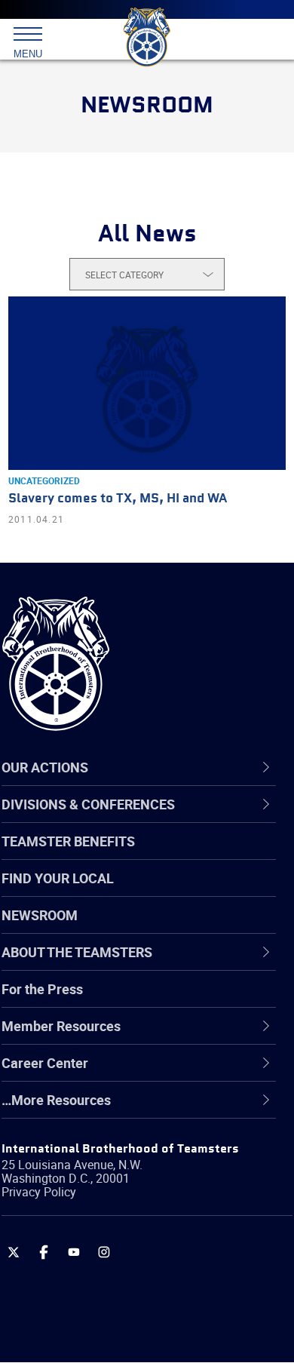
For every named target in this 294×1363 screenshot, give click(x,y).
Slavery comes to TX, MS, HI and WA (117, 499)
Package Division (88, 1253)
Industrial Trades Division (113, 1181)
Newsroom (40, 915)
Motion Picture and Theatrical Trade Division (145, 1217)
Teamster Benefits (68, 841)
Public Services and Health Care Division (133, 1325)
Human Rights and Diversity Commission (121, 1144)
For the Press (42, 989)
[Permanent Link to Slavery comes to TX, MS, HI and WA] (147, 383)
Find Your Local (58, 878)
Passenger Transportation (115, 1290)
